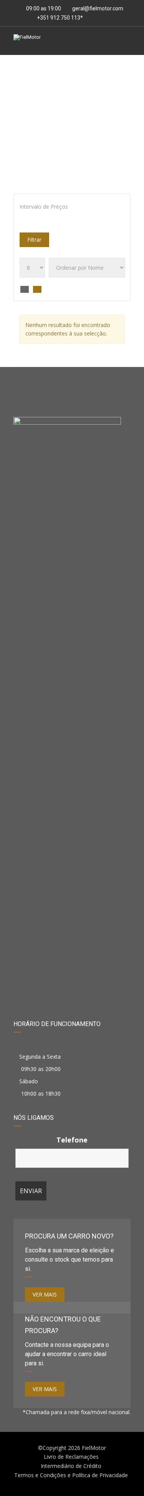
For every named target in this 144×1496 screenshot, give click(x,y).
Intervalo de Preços (44, 206)
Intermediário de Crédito (71, 1465)
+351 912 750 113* (59, 18)
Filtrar (34, 239)
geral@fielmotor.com (97, 8)
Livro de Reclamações (71, 1456)
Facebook (33, 378)
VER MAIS (45, 1294)
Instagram (72, 378)
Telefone (72, 1140)
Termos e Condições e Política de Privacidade (71, 1475)
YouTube (111, 378)
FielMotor (94, 1447)
